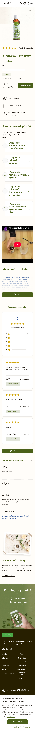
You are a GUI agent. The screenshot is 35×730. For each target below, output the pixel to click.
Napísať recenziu (20, 451)
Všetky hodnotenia (26, 48)
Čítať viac (17, 294)
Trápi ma (5, 666)
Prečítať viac (11, 717)
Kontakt (20, 678)
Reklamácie (22, 666)
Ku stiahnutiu (22, 662)
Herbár (4, 662)
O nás (4, 669)
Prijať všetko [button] (17, 722)
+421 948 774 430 (8, 576)
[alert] (17, 712)
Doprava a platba (8, 673)
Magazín (5, 658)
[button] (22, 727)
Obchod (5, 654)
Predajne (21, 654)
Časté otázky (22, 658)
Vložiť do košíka (25, 85)
